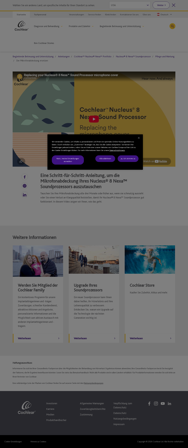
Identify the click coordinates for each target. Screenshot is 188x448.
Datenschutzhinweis (117, 150)
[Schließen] (139, 138)
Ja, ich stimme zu (128, 158)
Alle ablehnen (105, 158)
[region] (95, 152)
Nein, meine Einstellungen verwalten (68, 159)
